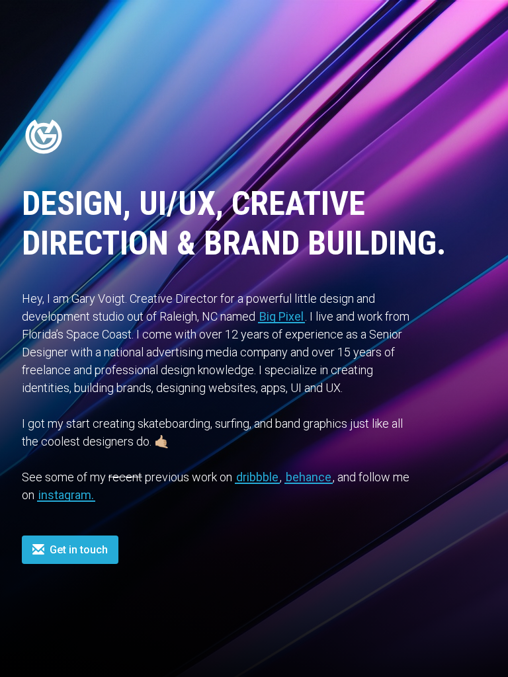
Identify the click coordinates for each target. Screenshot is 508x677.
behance (308, 477)
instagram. (66, 495)
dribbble (257, 477)
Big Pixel (281, 316)
